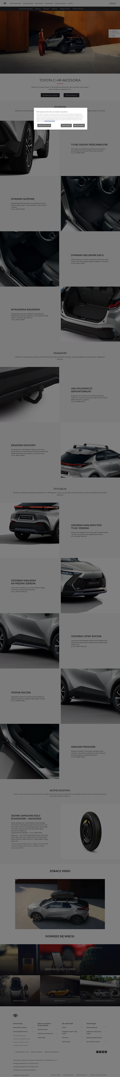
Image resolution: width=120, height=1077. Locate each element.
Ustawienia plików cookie (44, 125)
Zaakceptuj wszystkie (79, 125)
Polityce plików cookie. (50, 121)
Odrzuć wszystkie (66, 125)
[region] (60, 119)
